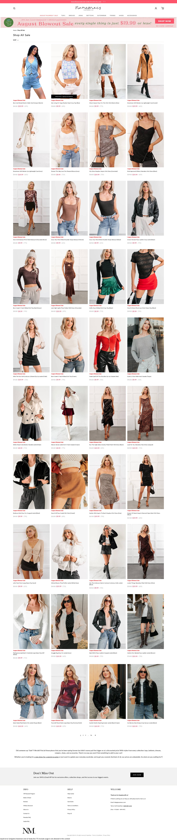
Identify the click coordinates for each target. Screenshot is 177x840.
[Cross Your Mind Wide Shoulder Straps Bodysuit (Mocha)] (69, 208)
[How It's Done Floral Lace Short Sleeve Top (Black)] (145, 276)
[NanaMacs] (88, 8)
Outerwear (101, 15)
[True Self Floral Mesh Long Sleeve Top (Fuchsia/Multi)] (69, 691)
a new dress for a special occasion (46, 757)
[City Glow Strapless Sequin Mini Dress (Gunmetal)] (107, 139)
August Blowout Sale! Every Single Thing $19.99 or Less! (86, 1)
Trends (112, 15)
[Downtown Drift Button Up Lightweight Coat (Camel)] (145, 71)
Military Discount (28, 805)
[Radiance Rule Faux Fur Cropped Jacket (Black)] (31, 481)
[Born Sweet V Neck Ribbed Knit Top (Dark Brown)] (31, 276)
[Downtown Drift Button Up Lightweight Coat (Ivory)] (31, 139)
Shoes (121, 15)
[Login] (157, 8)
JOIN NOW (137, 775)
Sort (15, 40)
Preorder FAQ (27, 817)
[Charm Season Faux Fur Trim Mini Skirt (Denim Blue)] (107, 71)
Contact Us (26, 813)
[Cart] (162, 8)
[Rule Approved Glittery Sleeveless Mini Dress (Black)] (145, 139)
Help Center (71, 793)
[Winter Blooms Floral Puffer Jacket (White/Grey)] (69, 551)
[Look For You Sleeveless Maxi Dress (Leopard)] (145, 413)
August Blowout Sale (49, 15)
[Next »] (95, 735)
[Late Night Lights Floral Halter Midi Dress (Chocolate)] (69, 276)
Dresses (72, 15)
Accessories (132, 15)
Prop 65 (70, 813)
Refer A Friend (27, 797)
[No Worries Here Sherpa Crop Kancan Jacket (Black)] (145, 691)
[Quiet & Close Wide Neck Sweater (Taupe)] (145, 344)
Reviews (25, 801)
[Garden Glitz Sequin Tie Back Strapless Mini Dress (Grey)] (107, 481)
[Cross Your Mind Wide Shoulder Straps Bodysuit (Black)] (107, 208)
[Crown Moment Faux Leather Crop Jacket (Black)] (145, 208)
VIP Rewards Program (29, 793)
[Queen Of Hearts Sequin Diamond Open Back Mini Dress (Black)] (145, 481)
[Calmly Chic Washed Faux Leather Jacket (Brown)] (145, 621)
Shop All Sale (21, 30)
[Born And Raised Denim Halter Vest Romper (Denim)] (31, 71)
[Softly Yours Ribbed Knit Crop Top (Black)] (107, 276)
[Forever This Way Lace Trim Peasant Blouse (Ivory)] (69, 139)
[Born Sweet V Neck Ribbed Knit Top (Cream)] (69, 344)
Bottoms (90, 15)
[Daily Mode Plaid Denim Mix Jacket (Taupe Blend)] (31, 691)
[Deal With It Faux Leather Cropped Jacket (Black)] (107, 621)
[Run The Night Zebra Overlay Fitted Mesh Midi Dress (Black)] (107, 413)
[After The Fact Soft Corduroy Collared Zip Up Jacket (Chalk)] (31, 344)
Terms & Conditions (73, 805)
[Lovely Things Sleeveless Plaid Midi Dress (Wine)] (145, 551)
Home (14, 30)
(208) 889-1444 (127, 806)
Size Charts (70, 801)
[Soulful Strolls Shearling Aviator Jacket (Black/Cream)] (107, 691)
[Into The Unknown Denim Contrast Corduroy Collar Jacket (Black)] (107, 551)
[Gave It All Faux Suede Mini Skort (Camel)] (69, 481)
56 (91, 735)
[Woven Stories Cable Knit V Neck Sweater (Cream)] (69, 413)
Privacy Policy (71, 809)
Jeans (81, 15)
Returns (70, 797)
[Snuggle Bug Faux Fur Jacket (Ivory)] (69, 621)
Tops (63, 15)
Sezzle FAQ (26, 821)
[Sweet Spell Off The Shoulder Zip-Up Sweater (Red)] (107, 344)
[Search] (14, 8)
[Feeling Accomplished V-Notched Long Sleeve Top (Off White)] (31, 621)
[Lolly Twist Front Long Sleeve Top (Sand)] (31, 551)
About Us (25, 809)
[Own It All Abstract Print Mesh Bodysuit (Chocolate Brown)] (31, 208)
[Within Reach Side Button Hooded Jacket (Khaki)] (31, 413)
